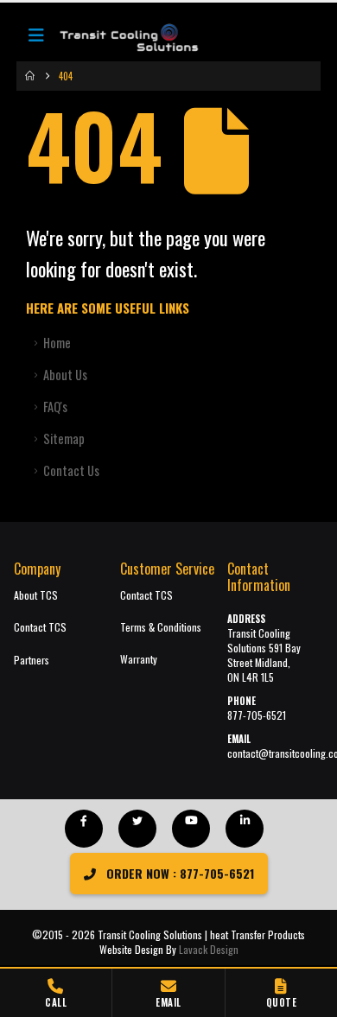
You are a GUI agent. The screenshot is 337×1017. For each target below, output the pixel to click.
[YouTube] (191, 829)
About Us (65, 374)
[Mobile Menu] (36, 39)
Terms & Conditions (160, 627)
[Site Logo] (120, 39)
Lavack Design (208, 949)
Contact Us (71, 470)
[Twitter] (137, 829)
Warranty (138, 659)
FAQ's (55, 406)
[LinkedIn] (245, 829)
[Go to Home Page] (30, 76)
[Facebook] (84, 829)
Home (57, 343)
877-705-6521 (256, 715)
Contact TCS (40, 627)
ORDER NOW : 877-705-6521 (178, 873)
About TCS (36, 595)
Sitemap (64, 438)
